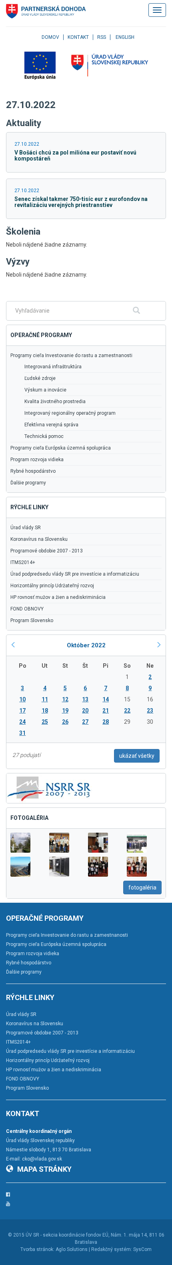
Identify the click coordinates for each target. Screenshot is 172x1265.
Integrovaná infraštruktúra (53, 366)
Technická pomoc (44, 436)
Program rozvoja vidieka (37, 459)
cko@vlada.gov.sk (42, 1159)
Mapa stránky (44, 1169)
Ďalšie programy (28, 483)
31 (22, 733)
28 (105, 722)
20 (85, 710)
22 (127, 710)
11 (45, 699)
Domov (50, 37)
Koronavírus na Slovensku (39, 539)
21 (105, 710)
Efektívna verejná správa (51, 425)
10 (22, 699)
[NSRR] (49, 788)
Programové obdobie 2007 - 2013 (46, 551)
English (125, 37)
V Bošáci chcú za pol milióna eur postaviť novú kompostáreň (75, 155)
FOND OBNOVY (27, 609)
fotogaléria (142, 887)
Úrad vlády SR (25, 527)
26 (65, 722)
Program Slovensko (31, 620)
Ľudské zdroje (40, 378)
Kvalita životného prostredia (55, 401)
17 (22, 710)
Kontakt (78, 37)
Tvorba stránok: (37, 1249)
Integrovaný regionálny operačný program (70, 413)
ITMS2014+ (22, 562)
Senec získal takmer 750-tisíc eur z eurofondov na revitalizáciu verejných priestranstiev (81, 202)
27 (85, 722)
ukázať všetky (136, 756)
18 (45, 710)
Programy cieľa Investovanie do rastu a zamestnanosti (71, 355)
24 (22, 722)
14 (105, 699)
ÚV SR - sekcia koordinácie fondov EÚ (67, 1235)
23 (150, 710)
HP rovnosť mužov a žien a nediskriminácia (58, 597)
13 (85, 699)
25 (45, 722)
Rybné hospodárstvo (33, 471)
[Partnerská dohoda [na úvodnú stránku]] (46, 11)
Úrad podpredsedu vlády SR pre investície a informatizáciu (74, 574)
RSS (101, 37)
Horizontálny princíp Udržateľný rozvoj (52, 585)
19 (65, 710)
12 (65, 699)
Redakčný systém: (111, 1249)
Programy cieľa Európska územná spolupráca (60, 448)
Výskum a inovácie (45, 390)
